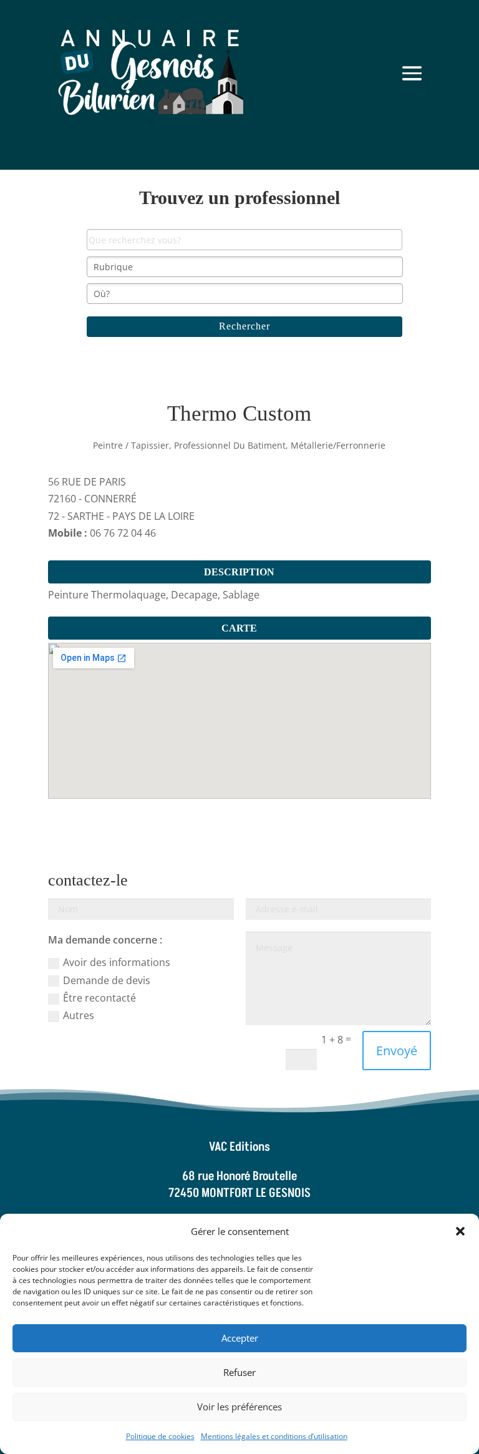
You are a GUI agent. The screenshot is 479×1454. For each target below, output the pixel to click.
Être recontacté (99, 998)
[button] (460, 1231)
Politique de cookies (160, 1436)
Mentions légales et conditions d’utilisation (274, 1436)
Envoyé (396, 1050)
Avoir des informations (116, 962)
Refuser (239, 1372)
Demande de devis (106, 980)
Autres (78, 1015)
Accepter (239, 1338)
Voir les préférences (239, 1406)
